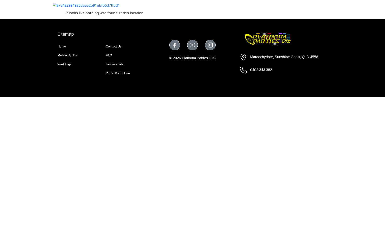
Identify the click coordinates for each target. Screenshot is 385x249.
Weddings (206, 5)
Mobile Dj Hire (177, 5)
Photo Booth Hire (238, 5)
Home (152, 5)
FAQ (296, 5)
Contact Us (318, 5)
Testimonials (273, 5)
